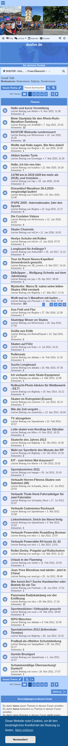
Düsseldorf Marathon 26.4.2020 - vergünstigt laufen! (33, 190)
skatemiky (37, 412)
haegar (35, 472)
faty (34, 181)
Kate (34, 347)
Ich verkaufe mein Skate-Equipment (35, 375)
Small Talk (7, 78)
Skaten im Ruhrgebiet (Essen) (31, 398)
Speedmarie (38, 421)
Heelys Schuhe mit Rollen (28, 238)
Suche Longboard (23, 364)
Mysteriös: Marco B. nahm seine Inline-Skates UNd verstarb (37, 288)
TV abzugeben (21, 418)
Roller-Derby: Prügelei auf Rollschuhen (38, 550)
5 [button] (46, 94)
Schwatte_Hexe (40, 486)
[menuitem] (9, 38)
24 (60, 304)
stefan (35, 562)
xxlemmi (36, 402)
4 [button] (42, 94)
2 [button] (34, 94)
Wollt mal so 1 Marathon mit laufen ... (36, 297)
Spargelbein (38, 644)
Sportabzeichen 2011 (25, 469)
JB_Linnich (37, 265)
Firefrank (36, 588)
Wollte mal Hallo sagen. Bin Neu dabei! (37, 145)
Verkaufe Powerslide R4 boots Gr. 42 (36, 541)
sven (34, 612)
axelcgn (36, 553)
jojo (33, 279)
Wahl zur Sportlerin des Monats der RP (37, 450)
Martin (35, 111)
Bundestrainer (48, 81)
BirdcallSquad (39, 334)
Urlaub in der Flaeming (26, 559)
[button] (24, 94)
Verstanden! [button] (20, 739)
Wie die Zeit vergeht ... (26, 409)
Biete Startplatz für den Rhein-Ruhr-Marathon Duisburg (35, 120)
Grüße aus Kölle (22, 330)
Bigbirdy (35, 81)
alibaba (35, 357)
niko (34, 535)
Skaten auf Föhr (22, 344)
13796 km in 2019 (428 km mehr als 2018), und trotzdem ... (34, 176)
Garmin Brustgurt (23, 654)
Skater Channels (22, 229)
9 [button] (52, 94)
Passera (36, 301)
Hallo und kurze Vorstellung (30, 108)
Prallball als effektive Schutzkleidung (36, 641)
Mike (34, 432)
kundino (36, 167)
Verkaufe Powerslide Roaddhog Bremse (38, 532)
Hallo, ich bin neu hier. (26, 164)
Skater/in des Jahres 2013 (28, 439)
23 (56, 304)
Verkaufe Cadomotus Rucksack (32, 508)
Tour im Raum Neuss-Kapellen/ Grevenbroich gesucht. (32, 261)
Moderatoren (23, 81)
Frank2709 (37, 194)
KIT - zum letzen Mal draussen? (32, 460)
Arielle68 (36, 124)
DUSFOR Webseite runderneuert (33, 132)
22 (51, 304)
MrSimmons (38, 135)
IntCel (35, 232)
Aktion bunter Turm (24, 155)
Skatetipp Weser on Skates (29, 319)
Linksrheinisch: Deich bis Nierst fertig (37, 519)
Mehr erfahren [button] (24, 730)
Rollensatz (18, 354)
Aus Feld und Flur (23, 309)
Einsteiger (37, 158)
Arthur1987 (37, 252)
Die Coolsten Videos (25, 216)
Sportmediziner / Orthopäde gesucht (36, 608)
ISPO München (21, 619)
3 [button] (38, 94)
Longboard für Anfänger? (28, 248)
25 (64, 304)
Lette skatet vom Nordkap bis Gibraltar (37, 429)
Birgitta (35, 148)
